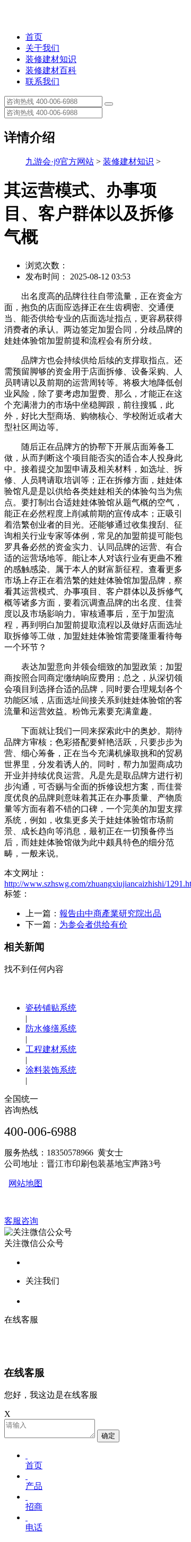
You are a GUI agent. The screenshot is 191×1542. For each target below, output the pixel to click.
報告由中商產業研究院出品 (110, 913)
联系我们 (42, 81)
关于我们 (42, 47)
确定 (108, 1436)
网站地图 (25, 1183)
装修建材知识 (50, 59)
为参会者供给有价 (93, 924)
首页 (33, 36)
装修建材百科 (50, 70)
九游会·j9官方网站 (59, 161)
